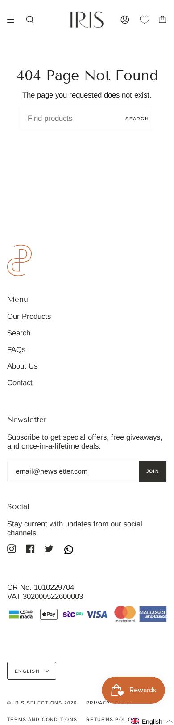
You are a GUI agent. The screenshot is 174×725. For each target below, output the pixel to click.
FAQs (16, 349)
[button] (152, 721)
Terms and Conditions (42, 719)
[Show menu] (14, 19)
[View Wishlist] (149, 19)
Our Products (29, 316)
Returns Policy (111, 719)
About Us (22, 366)
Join (152, 471)
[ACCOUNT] (124, 19)
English (28, 671)
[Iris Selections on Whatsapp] (68, 550)
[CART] (162, 19)
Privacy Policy (109, 702)
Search (137, 118)
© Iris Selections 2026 (42, 702)
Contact (20, 382)
